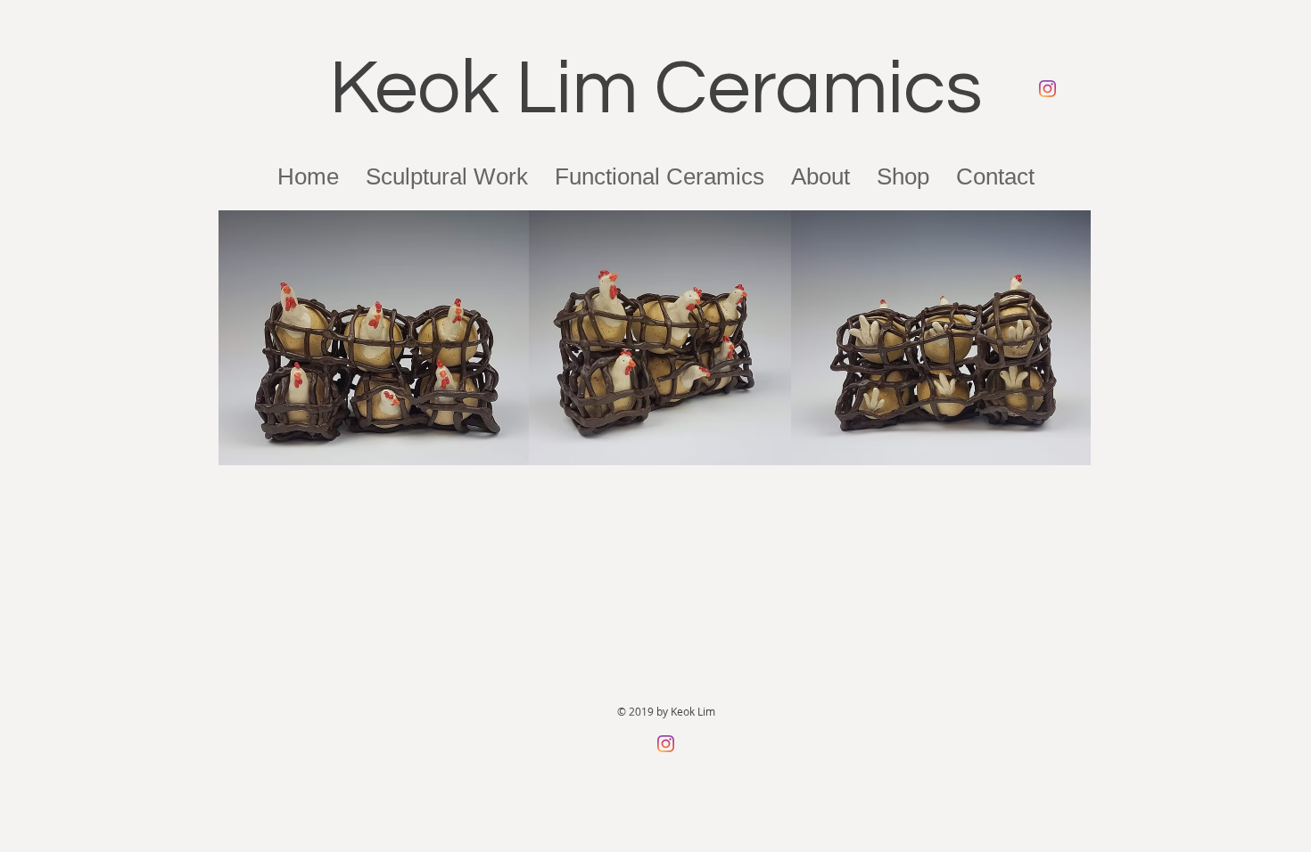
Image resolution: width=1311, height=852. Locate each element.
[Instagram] (1047, 88)
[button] (820, 176)
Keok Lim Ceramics (656, 88)
